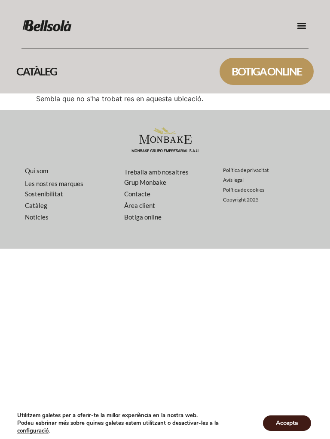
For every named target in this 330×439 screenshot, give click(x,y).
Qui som (36, 170)
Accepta (287, 423)
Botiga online (266, 71)
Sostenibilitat (44, 194)
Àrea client (139, 205)
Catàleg (36, 205)
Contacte (137, 194)
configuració (33, 431)
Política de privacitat (246, 170)
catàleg (36, 71)
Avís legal (233, 180)
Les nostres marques (54, 183)
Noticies (37, 217)
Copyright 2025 (241, 199)
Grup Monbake (145, 182)
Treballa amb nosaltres (156, 172)
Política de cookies (243, 189)
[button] (301, 26)
